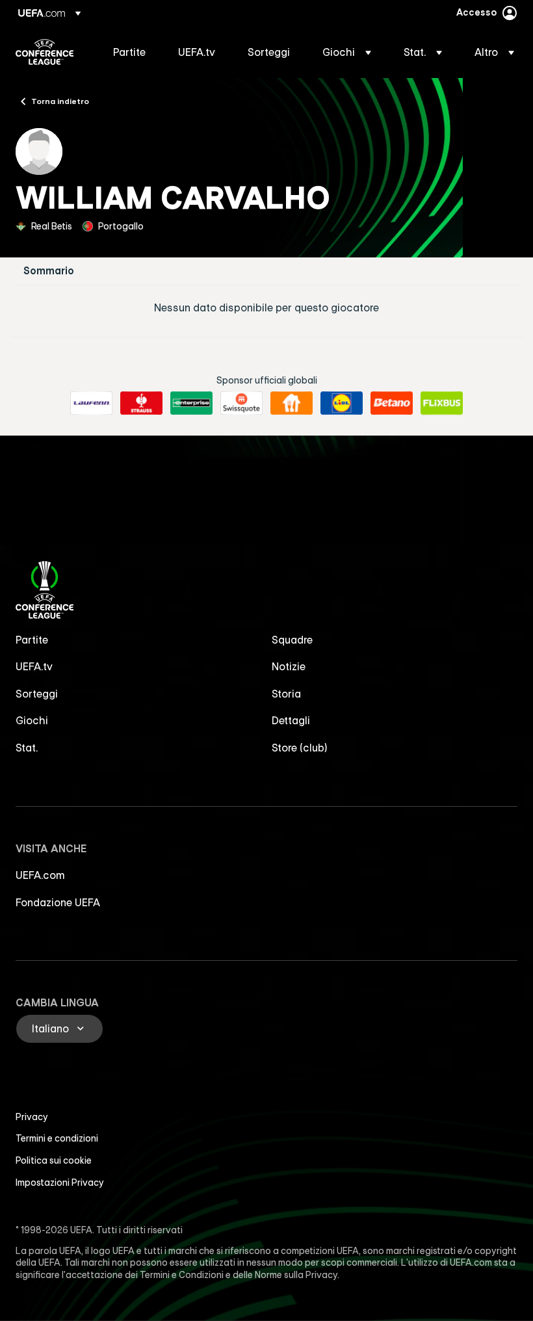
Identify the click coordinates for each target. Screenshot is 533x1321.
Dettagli (291, 720)
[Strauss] (141, 403)
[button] (347, 52)
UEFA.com (40, 875)
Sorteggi (37, 694)
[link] (129, 52)
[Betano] (391, 403)
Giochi (32, 720)
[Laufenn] (91, 403)
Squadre (292, 640)
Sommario (48, 270)
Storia (286, 694)
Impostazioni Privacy (60, 1182)
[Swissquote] (241, 403)
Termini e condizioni (57, 1138)
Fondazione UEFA (58, 902)
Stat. (27, 747)
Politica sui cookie (54, 1160)
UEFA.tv (34, 666)
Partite (32, 640)
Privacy (32, 1117)
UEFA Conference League (44, 52)
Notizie (289, 666)
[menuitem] (129, 52)
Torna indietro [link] (60, 100)
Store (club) (300, 747)
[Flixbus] (442, 403)
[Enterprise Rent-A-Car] (191, 403)
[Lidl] (341, 403)
